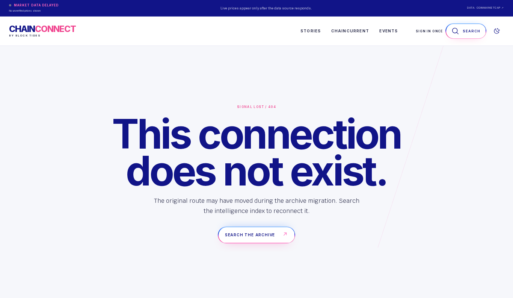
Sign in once (429, 31)
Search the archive (256, 234)
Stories (310, 31)
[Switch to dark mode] (496, 31)
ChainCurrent (350, 31)
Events (388, 31)
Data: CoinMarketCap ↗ (485, 7)
